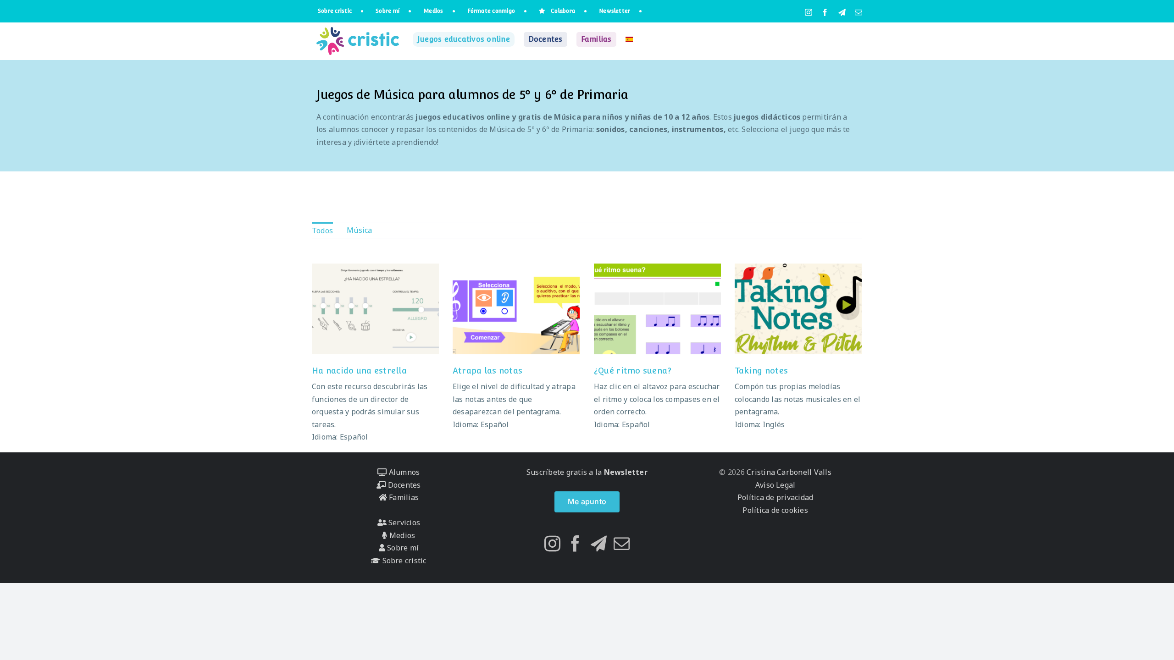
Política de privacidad (775, 497)
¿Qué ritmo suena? (633, 370)
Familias (403, 497)
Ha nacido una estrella (359, 370)
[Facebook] (575, 543)
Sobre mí (402, 548)
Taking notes (761, 370)
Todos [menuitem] (322, 231)
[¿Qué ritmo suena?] (657, 309)
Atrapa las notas (487, 370)
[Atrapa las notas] (516, 309)
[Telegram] (599, 543)
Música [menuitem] (359, 230)
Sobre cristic (403, 561)
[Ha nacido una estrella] (375, 309)
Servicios (403, 522)
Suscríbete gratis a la (587, 472)
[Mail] (622, 543)
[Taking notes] (798, 309)
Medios (401, 535)
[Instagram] (552, 543)
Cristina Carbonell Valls (788, 472)
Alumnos (403, 472)
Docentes (403, 485)
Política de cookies (775, 510)
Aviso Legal (775, 485)
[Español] (629, 39)
